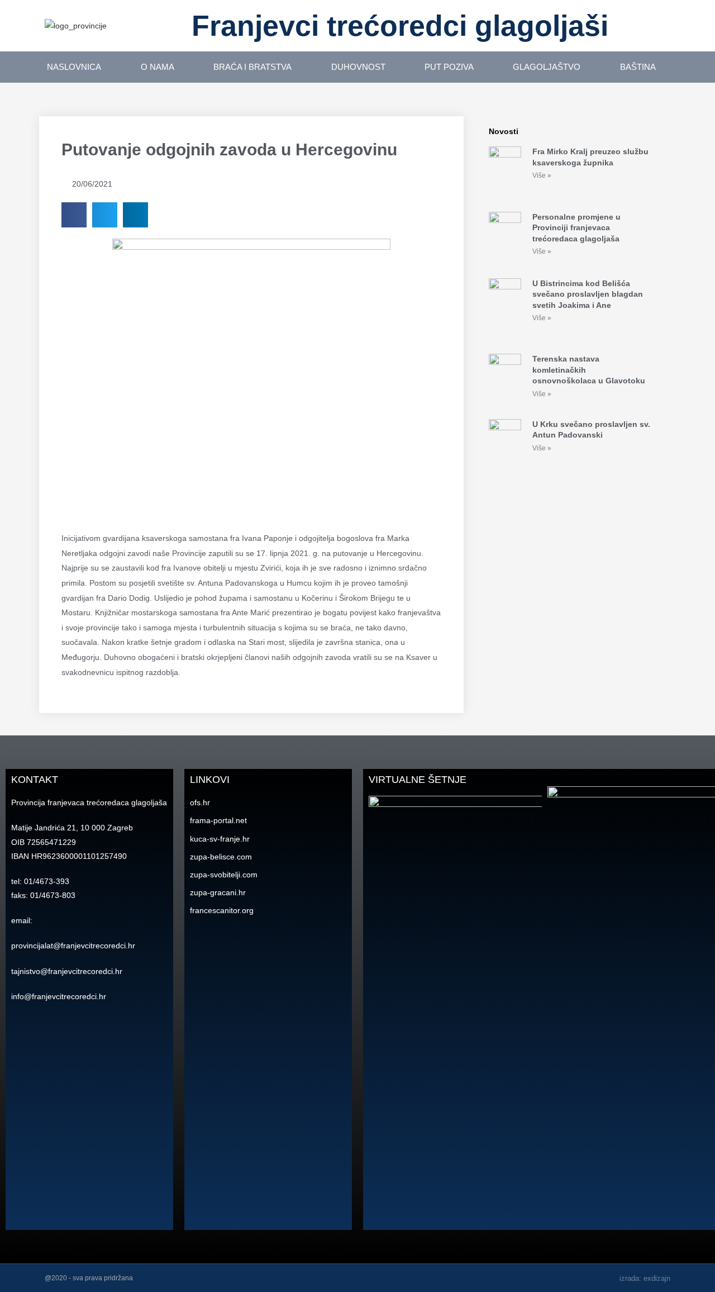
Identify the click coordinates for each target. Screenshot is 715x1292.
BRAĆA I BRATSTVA (252, 67)
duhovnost (358, 67)
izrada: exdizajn (644, 1278)
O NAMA (157, 67)
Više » (541, 175)
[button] (74, 214)
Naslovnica (74, 67)
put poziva (449, 67)
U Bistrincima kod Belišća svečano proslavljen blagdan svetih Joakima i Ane (587, 294)
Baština (638, 67)
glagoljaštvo (546, 67)
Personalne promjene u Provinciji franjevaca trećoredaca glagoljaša (576, 227)
